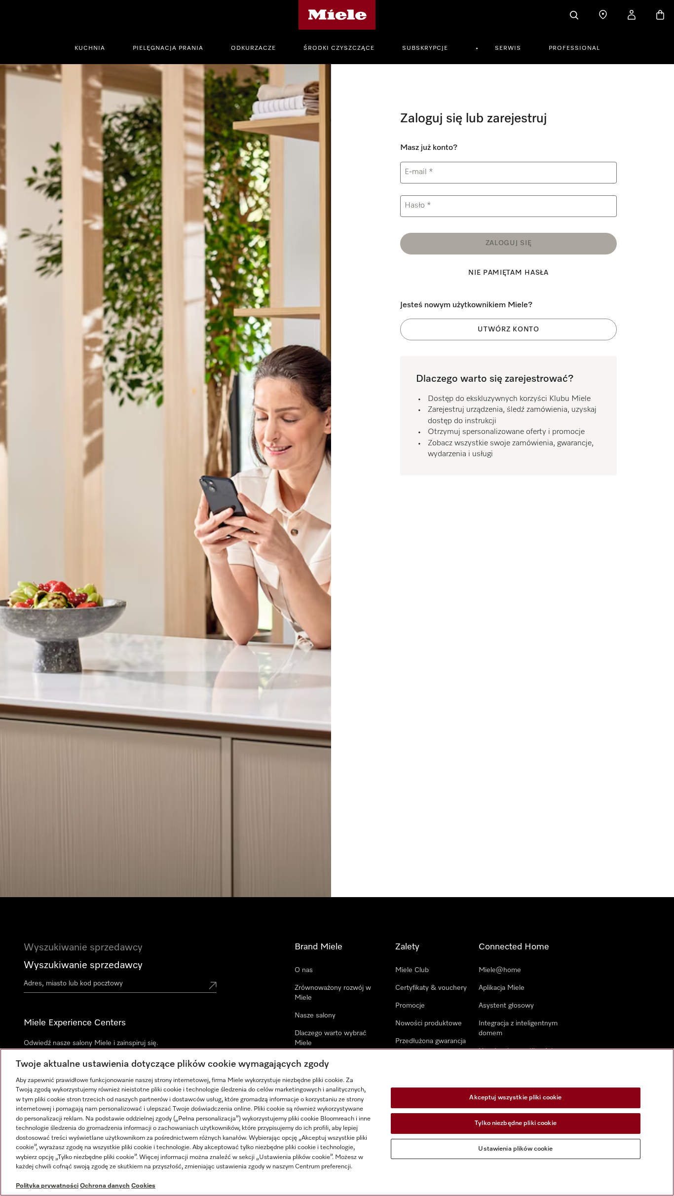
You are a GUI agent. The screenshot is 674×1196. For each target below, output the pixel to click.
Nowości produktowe (428, 1023)
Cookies (143, 1186)
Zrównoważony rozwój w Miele (333, 992)
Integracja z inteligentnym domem (518, 1028)
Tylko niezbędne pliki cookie (516, 1123)
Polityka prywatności (47, 1186)
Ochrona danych (105, 1186)
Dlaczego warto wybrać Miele (330, 1038)
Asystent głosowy (506, 1005)
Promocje (410, 1005)
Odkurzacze (253, 48)
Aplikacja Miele (501, 987)
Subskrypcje (425, 48)
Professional (574, 48)
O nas (304, 970)
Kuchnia (90, 48)
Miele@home (500, 970)
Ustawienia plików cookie (515, 1149)
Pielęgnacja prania (168, 48)
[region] (337, 1122)
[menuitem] (95, 47)
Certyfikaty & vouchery (431, 987)
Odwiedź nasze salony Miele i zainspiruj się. (91, 1043)
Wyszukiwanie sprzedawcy (83, 965)
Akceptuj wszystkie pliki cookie (515, 1098)
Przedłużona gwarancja (430, 1041)
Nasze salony (315, 1015)
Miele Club (412, 970)
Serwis (508, 48)
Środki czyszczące (338, 48)
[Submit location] (213, 985)
